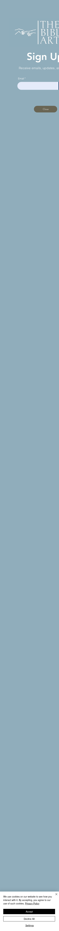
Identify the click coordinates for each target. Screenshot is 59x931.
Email (21, 78)
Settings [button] (29, 925)
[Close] (54, 896)
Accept (29, 911)
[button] (45, 109)
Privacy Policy (32, 903)
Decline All (29, 918)
